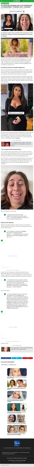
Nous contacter (14, 452)
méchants (18, 138)
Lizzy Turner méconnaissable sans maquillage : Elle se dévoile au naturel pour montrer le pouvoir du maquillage (16, 400)
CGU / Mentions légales (24, 452)
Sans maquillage (12, 364)
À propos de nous (6, 452)
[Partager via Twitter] (17, 358)
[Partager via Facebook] (6, 358)
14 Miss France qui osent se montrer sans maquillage (16, 423)
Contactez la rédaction (17, 461)
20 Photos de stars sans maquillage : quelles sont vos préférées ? (16, 389)
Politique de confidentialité (8, 453)
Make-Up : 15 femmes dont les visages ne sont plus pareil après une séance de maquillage (16, 434)
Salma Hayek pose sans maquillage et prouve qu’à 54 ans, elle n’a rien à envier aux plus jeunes (16, 412)
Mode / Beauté (5, 3)
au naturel (25, 63)
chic (12, 159)
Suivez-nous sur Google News (16, 11)
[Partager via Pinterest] (27, 358)
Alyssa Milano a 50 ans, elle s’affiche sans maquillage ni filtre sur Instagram (17, 377)
